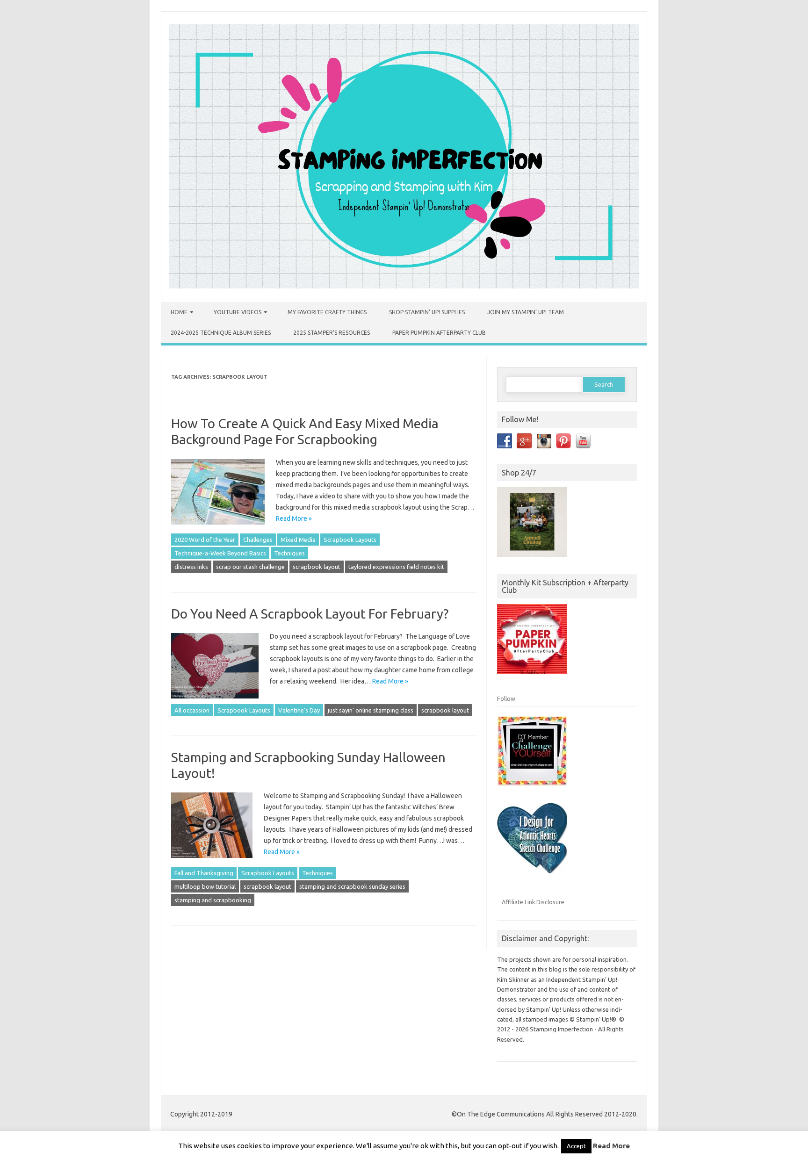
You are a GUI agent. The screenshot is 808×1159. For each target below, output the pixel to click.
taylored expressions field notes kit (396, 566)
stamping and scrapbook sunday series (352, 886)
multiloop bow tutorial (205, 886)
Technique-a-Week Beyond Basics (220, 553)
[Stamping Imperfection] (404, 286)
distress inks (191, 566)
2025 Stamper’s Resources (331, 333)
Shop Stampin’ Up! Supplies (427, 312)
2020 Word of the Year (204, 539)
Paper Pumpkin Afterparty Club (439, 333)
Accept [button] (576, 1146)
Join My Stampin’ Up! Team (525, 312)
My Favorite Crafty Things (327, 312)
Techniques (289, 553)
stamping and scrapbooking (212, 900)
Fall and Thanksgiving (203, 873)
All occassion (191, 710)
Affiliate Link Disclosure (533, 902)
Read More (611, 1146)
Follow (506, 698)
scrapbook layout (316, 566)
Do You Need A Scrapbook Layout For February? (309, 613)
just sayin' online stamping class (370, 710)
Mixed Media (298, 539)
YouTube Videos (237, 312)
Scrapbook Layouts (350, 539)
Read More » (294, 518)
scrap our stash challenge (250, 566)
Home (179, 312)
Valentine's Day (299, 710)
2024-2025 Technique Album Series (221, 333)
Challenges (258, 539)
